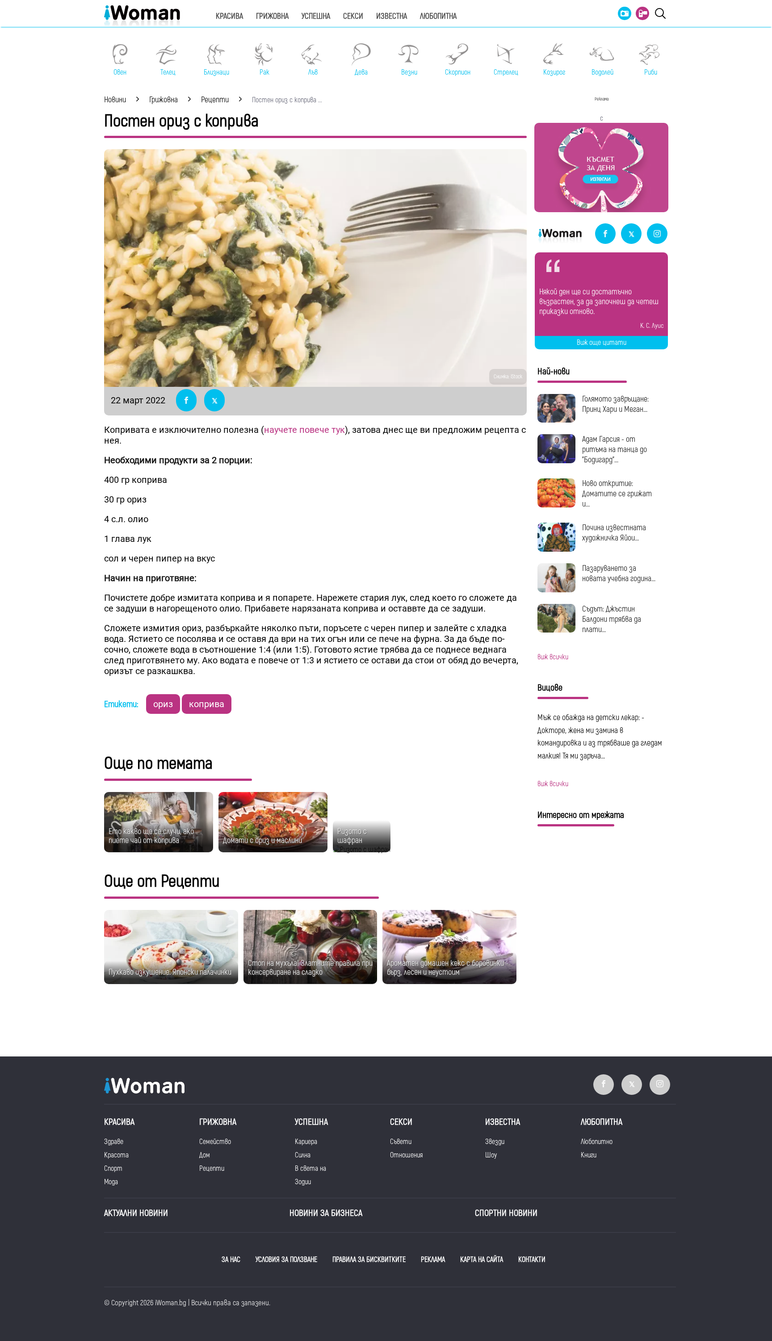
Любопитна (438, 16)
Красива (229, 16)
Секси (353, 16)
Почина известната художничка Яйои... (614, 533)
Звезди (494, 1141)
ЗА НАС (231, 1259)
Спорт (113, 1168)
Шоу (491, 1155)
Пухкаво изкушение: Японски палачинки (170, 972)
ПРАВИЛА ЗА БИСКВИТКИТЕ (369, 1259)
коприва (206, 704)
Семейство (215, 1141)
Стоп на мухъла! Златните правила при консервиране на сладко (310, 967)
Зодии (303, 1182)
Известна (391, 16)
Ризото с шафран (352, 836)
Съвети (400, 1141)
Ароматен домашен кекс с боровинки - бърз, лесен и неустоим (447, 967)
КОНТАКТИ (531, 1259)
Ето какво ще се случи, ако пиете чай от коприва (151, 836)
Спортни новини (506, 1213)
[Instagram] (657, 234)
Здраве (113, 1141)
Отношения (406, 1155)
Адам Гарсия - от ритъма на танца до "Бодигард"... (614, 449)
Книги (588, 1155)
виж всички (552, 657)
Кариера (306, 1141)
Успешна (316, 16)
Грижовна (272, 16)
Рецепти (211, 1168)
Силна (302, 1155)
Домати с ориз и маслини (262, 840)
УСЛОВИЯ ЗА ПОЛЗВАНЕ (286, 1259)
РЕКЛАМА (433, 1259)
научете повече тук (304, 429)
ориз (163, 704)
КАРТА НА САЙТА (481, 1259)
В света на (310, 1168)
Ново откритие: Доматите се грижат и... (617, 493)
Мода (111, 1182)
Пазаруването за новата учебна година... (618, 573)
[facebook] (605, 234)
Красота (116, 1155)
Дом (204, 1155)
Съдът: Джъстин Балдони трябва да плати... (611, 619)
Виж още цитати (601, 342)
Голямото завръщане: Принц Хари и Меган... (615, 404)
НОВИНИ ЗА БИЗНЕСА (326, 1213)
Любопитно (597, 1141)
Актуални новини (136, 1213)
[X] (631, 234)
